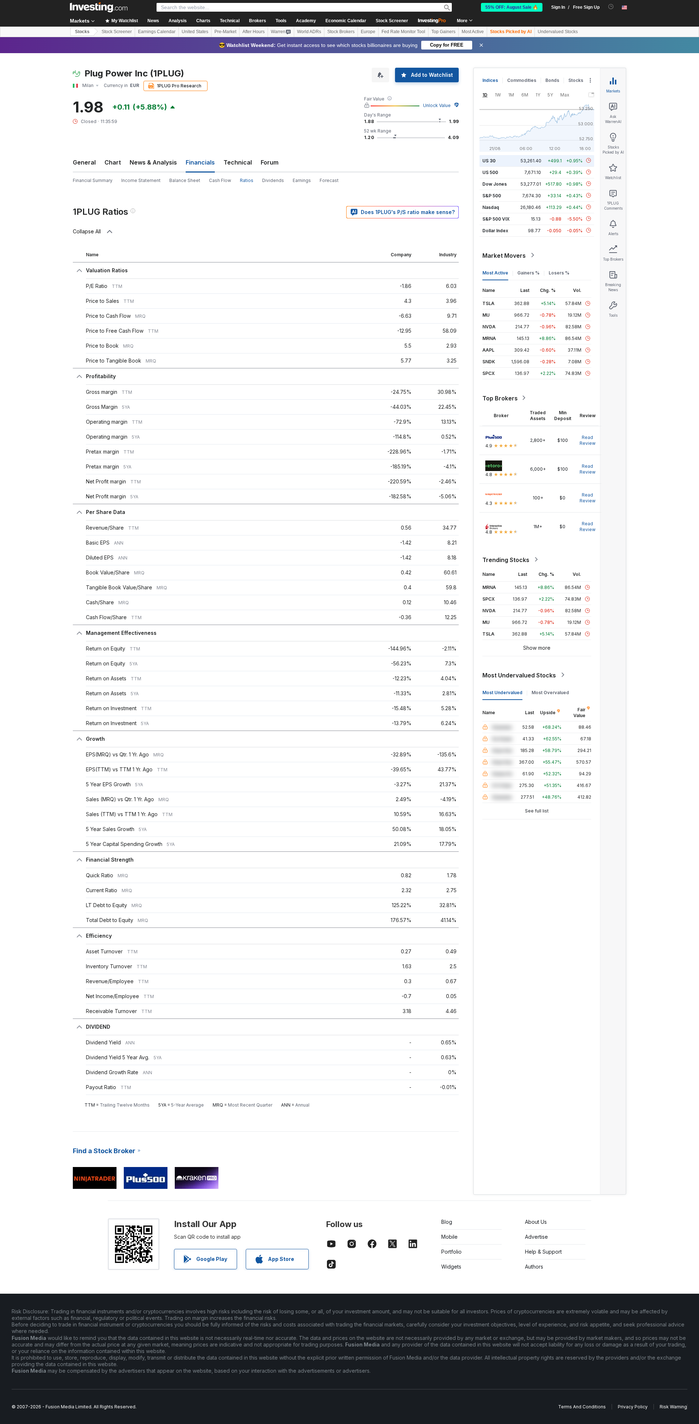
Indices (490, 80)
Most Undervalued (502, 692)
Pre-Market (225, 31)
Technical (238, 162)
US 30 (488, 160)
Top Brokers (500, 398)
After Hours (253, 31)
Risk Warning (673, 1406)
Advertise (536, 1237)
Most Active (473, 31)
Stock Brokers (341, 31)
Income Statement (141, 180)
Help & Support (543, 1252)
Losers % (559, 272)
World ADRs (309, 31)
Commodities (521, 80)
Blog (446, 1222)
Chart (112, 162)
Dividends (273, 180)
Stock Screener (392, 20)
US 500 (490, 172)
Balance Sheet (184, 180)
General (84, 162)
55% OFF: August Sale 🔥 (511, 7)
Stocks (82, 31)
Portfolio (451, 1252)
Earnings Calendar (156, 31)
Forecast (329, 180)
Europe (368, 31)
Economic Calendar (345, 20)
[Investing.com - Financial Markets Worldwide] (98, 7)
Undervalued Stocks (558, 31)
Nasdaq (490, 207)
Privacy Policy (633, 1406)
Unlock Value (437, 105)
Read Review (588, 440)
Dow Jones (494, 183)
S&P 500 (491, 195)
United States (195, 31)
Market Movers (504, 255)
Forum (270, 162)
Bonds (552, 80)
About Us (536, 1222)
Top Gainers (443, 31)
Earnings (302, 180)
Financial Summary (92, 180)
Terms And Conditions (582, 1406)
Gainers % (528, 272)
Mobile (449, 1237)
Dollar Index (495, 230)
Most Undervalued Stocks (519, 675)
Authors (534, 1266)
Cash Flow (220, 180)
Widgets (451, 1266)
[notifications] (611, 6)
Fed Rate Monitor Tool (403, 31)
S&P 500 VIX (496, 218)
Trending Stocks (505, 559)
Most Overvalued (550, 692)
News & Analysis (153, 162)
